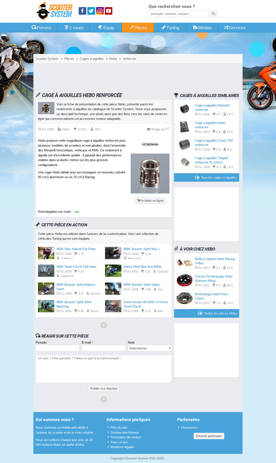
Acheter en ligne (152, 200)
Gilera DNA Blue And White (143, 266)
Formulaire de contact (126, 437)
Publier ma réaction (103, 388)
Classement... (190, 427)
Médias (205, 27)
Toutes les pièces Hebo (220, 313)
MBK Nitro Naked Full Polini (76, 249)
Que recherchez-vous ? (172, 6)
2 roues (76, 27)
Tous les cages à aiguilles (219, 177)
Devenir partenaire (209, 436)
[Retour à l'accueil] (55, 12)
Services (237, 27)
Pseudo (42, 342)
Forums (44, 27)
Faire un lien (119, 442)
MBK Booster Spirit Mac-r (142, 249)
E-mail (87, 342)
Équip (108, 27)
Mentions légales (122, 447)
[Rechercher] (214, 14)
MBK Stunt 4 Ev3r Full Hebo (76, 266)
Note (131, 342)
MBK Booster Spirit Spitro (142, 284)
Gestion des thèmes (125, 432)
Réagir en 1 (160, 129)
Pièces (140, 27)
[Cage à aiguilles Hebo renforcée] (150, 192)
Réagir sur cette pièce (65, 336)
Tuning (172, 27)
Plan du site (119, 427)
